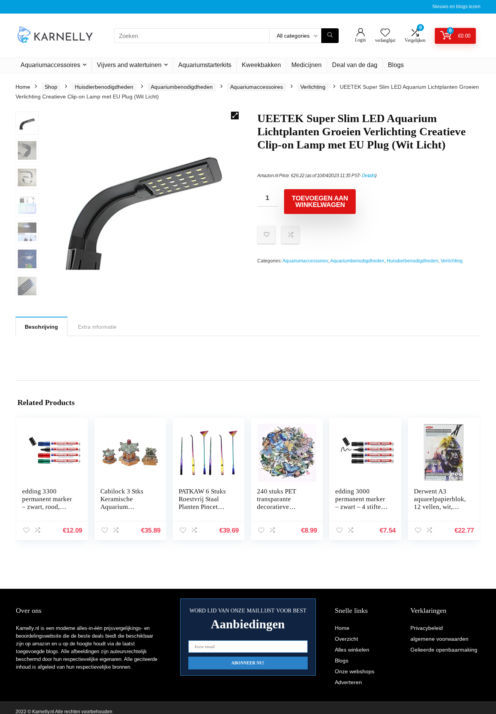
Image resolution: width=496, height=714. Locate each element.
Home (23, 87)
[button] (235, 115)
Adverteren (348, 682)
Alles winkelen (352, 650)
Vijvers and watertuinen (129, 65)
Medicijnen (306, 65)
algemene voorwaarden (439, 639)
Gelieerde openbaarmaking (443, 650)
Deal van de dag (354, 65)
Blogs (396, 65)
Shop (51, 87)
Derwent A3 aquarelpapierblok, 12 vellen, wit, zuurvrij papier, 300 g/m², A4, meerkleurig (441, 511)
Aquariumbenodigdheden (182, 87)
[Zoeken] (330, 35)
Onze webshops (354, 671)
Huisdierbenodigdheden (104, 87)
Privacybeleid (426, 628)
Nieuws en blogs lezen (456, 6)
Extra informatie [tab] (97, 327)
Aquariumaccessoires (50, 65)
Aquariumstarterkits (204, 65)
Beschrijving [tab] (41, 327)
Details (368, 175)
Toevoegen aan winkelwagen (320, 202)
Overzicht (346, 639)
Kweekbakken (261, 65)
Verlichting (313, 87)
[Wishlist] (385, 33)
